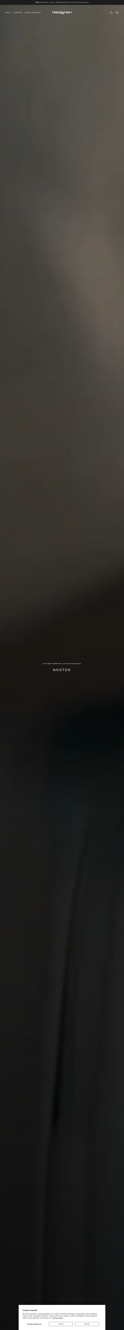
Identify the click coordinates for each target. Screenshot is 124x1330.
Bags (8, 12)
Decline (87, 1324)
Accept (60, 1324)
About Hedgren (33, 12)
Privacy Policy (58, 1318)
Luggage (17, 12)
